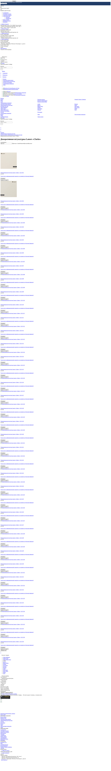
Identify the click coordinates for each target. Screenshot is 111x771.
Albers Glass (3, 108)
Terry (76, 109)
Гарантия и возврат (7, 15)
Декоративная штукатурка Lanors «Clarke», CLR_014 (12, 356)
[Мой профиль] (1, 126)
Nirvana (39, 109)
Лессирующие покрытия (80, 114)
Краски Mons (3, 717)
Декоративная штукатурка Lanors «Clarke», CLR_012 (12, 330)
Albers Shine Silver (4, 109)
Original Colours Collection (80, 99)
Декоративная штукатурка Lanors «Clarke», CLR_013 (12, 343)
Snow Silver (77, 107)
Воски (2, 114)
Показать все (3, 650)
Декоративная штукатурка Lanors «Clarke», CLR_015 (12, 369)
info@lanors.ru (4, 48)
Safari (76, 105)
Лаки (39, 114)
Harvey (39, 105)
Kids (1, 743)
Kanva (2, 99)
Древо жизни (40, 116)
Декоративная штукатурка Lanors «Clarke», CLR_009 (12, 291)
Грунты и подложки (7, 82)
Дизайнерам (8, 18)
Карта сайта (3, 714)
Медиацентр (3, 733)
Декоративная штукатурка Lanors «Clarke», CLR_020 (12, 434)
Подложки (40, 112)
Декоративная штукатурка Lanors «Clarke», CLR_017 (12, 395)
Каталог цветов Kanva (42, 100)
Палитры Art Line (4, 106)
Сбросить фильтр (9, 692)
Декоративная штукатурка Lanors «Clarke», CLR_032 (12, 589)
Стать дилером (4, 3)
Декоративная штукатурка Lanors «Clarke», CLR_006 (12, 252)
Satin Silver (77, 106)
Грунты (2, 112)
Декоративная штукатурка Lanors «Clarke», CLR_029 (12, 550)
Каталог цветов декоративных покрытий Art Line (11, 134)
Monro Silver (40, 106)
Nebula (39, 107)
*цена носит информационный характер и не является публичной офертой (17, 176)
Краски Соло (3, 718)
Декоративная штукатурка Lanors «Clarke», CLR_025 (12, 499)
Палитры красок (41, 99)
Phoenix (76, 104)
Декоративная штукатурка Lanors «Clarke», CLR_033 (12, 602)
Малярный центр (7, 20)
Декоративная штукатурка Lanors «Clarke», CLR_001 (12, 172)
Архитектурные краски (8, 80)
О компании (5, 12)
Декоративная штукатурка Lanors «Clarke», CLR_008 (12, 278)
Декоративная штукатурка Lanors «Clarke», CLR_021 (12, 447)
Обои (4, 84)
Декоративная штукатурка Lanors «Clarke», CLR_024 (12, 486)
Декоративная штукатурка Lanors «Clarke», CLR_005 (12, 239)
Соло (2, 101)
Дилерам (8, 17)
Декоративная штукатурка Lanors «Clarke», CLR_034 (12, 615)
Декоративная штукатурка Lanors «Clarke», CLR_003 (12, 213)
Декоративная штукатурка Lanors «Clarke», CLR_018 (12, 408)
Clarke (39, 104)
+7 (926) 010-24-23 (5, 28)
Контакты (5, 22)
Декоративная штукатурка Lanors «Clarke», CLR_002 (12, 201)
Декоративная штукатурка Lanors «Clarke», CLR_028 (12, 537)
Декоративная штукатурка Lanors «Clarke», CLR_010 (12, 304)
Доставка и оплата (7, 13)
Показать (3, 692)
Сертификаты (4, 737)
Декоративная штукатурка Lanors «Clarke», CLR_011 (12, 317)
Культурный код (4, 745)
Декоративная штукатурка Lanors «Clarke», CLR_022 (12, 460)
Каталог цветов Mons (42, 101)
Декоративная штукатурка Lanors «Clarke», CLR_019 (12, 421)
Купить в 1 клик (4, 180)
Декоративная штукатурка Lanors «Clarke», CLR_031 (12, 576)
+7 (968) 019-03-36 (5, 33)
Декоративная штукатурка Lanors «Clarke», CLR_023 (12, 473)
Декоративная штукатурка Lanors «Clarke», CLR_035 (12, 628)
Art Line (2, 748)
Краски (4, 79)
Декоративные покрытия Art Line (8, 133)
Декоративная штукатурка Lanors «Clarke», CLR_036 (12, 641)
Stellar (76, 108)
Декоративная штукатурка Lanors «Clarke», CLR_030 (12, 563)
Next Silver (40, 108)
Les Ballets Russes (4, 116)
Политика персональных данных (8, 713)
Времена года (3, 742)
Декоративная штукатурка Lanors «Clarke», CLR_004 (12, 226)
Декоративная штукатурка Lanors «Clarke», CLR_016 (12, 382)
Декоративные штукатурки (9, 81)
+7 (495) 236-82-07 (5, 39)
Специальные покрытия (8, 83)
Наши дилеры (6, 19)
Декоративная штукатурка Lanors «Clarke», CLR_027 (12, 524)
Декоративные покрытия (20, 92)
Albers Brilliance (4, 107)
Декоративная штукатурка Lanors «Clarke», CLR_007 (12, 265)
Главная (2, 132)
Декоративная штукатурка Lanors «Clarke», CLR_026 (12, 512)
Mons (2, 100)
